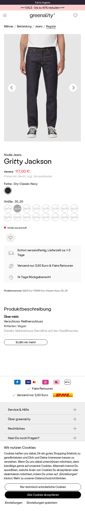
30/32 (27, 208)
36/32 (64, 217)
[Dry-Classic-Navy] (8, 191)
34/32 (45, 217)
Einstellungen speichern (42, 502)
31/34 (55, 208)
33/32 (27, 217)
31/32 (46, 208)
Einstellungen (13, 502)
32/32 (74, 208)
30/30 (17, 208)
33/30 (17, 217)
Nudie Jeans (13, 154)
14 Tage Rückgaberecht (34, 277)
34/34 (55, 217)
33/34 (36, 217)
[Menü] (4, 15)
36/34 (74, 217)
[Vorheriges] (12, 88)
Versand (23, 265)
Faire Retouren (62, 265)
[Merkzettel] (75, 15)
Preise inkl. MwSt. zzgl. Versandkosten (28, 176)
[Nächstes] (73, 88)
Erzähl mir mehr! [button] (26, 342)
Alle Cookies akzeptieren (43, 494)
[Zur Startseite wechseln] (42, 15)
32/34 (8, 217)
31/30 (36, 208)
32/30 (64, 208)
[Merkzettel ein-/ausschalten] (10, 237)
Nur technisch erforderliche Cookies (43, 487)
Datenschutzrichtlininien (50, 478)
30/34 (8, 208)
